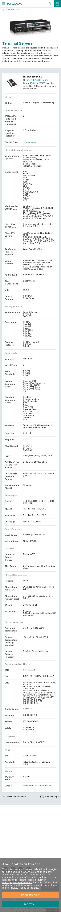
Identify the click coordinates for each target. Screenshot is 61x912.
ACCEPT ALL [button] (30, 904)
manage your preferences (17, 882)
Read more (30, 143)
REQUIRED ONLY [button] (30, 895)
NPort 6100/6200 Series (35, 80)
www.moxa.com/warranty (39, 785)
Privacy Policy (18, 888)
